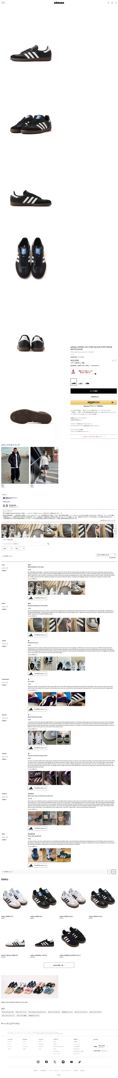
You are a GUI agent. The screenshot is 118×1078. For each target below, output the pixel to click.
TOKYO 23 (40, 1046)
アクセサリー (25, 1046)
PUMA (55, 1049)
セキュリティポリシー (66, 1070)
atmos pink (40, 1044)
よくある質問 (77, 1046)
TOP (8, 1032)
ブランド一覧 (56, 1053)
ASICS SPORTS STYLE (59, 1046)
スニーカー (28, 1032)
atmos (39, 1041)
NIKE (55, 1041)
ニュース (95, 1039)
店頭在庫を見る (95, 397)
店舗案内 (76, 1041)
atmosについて (77, 1053)
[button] (94, 403)
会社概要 (76, 1070)
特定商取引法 (43, 1070)
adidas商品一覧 (58, 965)
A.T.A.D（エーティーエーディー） (18, 1033)
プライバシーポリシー (54, 1070)
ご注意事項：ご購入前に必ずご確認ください (92, 436)
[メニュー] (3, 3)
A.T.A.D (40, 1049)
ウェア (24, 1041)
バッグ (24, 1044)
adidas (55, 1044)
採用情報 (82, 1070)
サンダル (9, 1046)
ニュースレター (77, 1044)
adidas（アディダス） (15, 1032)
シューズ (23, 1032)
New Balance (56, 1051)
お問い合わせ (77, 1049)
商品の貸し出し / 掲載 (78, 1051)
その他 (9, 1049)
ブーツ (9, 1044)
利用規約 (36, 1070)
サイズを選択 (94, 391)
